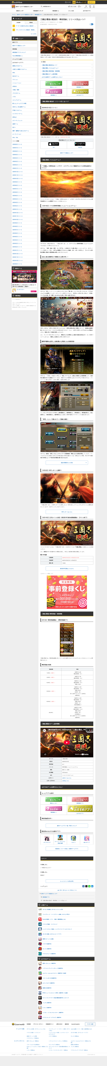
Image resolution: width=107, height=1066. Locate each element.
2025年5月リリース (17, 195)
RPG (14, 72)
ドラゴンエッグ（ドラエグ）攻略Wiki (79, 1050)
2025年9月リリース (17, 182)
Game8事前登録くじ (18, 55)
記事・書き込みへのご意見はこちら (68, 890)
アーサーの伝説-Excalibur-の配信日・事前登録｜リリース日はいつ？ (26, 26)
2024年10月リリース (18, 219)
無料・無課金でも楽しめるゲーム (21, 130)
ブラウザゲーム (16, 93)
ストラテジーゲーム (17, 113)
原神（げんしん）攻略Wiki (33, 1041)
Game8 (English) (75, 1024)
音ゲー (14, 127)
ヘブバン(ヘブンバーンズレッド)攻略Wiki (58, 1041)
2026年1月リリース (17, 168)
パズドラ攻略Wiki (53, 1036)
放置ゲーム (15, 124)
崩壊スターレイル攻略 (32, 1036)
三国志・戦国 (16, 89)
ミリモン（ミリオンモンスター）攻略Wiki (58, 1050)
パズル (14, 96)
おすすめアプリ (87, 10)
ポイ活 (68, 2)
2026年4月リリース (17, 158)
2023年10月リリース (18, 260)
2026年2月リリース (17, 165)
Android (80, 147)
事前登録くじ (55, 10)
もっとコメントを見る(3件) (66, 881)
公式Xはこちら (65, 780)
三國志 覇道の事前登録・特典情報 (51, 71)
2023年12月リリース (18, 253)
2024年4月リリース (17, 240)
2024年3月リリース (17, 243)
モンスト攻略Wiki (75, 1036)
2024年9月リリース (17, 223)
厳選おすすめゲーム (17, 66)
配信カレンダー (20, 10)
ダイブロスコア (47, 842)
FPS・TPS (15, 137)
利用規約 (29, 1024)
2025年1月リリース (17, 209)
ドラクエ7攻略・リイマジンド (33, 1032)
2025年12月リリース (18, 171)
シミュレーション (17, 83)
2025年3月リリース (17, 202)
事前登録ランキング (38, 10)
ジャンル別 (71, 10)
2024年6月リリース (17, 233)
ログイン (92, 2)
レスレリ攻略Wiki (31, 1050)
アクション (15, 79)
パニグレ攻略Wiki (75, 1046)
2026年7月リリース (17, 147)
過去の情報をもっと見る (67, 462)
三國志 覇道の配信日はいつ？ (49, 65)
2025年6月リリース (17, 192)
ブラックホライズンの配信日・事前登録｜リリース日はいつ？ (26, 30)
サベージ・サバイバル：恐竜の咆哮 (60, 842)
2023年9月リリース (17, 264)
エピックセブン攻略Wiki (54, 1044)
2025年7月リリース (17, 188)
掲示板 (31, 22)
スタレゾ (73, 842)
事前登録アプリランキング (19, 52)
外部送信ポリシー (50, 1024)
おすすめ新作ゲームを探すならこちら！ (52, 77)
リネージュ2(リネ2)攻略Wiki (33, 1044)
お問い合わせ (59, 1024)
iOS (54, 147)
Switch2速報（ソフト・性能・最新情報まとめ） (81, 1029)
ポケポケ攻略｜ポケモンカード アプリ (79, 1032)
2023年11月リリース (18, 257)
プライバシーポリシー (38, 1024)
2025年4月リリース (17, 199)
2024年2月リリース (17, 247)
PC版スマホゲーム (17, 110)
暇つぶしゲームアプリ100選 (19, 103)
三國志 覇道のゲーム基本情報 (49, 74)
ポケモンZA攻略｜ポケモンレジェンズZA (36, 1029)
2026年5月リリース (17, 154)
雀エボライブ (87, 842)
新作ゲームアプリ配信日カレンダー (49, 893)
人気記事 (18, 22)
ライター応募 (90, 1024)
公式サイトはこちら (66, 778)
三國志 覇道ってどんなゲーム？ (50, 68)
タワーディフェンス (17, 120)
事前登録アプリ (80, 87)
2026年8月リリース (17, 144)
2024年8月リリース (17, 226)
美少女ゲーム (16, 76)
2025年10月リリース (18, 178)
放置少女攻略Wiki (75, 1044)
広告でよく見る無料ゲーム (19, 107)
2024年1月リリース (17, 250)
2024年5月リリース (17, 236)
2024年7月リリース (17, 229)
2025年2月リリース (17, 206)
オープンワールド (17, 134)
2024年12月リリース (18, 212)
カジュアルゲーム (17, 100)
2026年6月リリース (17, 151)
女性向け (15, 86)
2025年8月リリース (17, 185)
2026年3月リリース (17, 161)
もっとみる (33, 33)
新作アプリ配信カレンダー (19, 45)
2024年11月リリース (18, 216)
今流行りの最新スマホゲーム (20, 69)
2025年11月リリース (18, 175)
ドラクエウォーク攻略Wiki (33, 1038)
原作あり (15, 117)
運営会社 (67, 1024)
